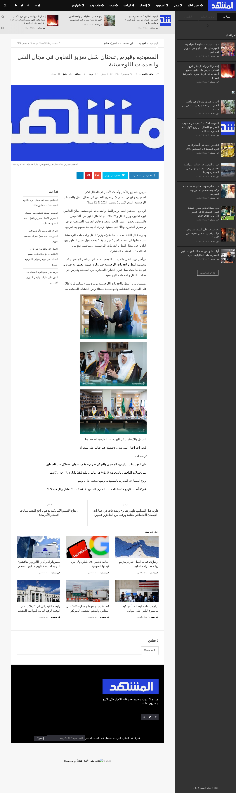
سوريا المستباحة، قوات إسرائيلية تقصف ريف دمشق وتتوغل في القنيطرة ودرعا (201, 168)
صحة (112, 5)
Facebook (150, 650)
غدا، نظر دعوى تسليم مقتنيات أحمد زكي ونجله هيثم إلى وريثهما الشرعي (200, 190)
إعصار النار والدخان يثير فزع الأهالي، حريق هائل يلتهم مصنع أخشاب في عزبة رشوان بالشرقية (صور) (41, 256)
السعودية (161, 5)
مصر (177, 5)
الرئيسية (154, 43)
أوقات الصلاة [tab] (208, 16)
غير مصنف (214, 56)
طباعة (77, 74)
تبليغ (65, 74)
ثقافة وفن (95, 5)
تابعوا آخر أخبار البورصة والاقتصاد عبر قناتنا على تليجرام (113, 447)
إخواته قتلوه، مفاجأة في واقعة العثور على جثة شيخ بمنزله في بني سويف (200, 105)
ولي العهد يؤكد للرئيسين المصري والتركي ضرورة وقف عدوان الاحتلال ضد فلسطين (96, 464)
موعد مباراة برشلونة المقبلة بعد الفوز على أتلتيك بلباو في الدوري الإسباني (201, 48)
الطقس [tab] (188, 16)
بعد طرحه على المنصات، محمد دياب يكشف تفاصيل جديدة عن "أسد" (202, 233)
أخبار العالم (194, 5)
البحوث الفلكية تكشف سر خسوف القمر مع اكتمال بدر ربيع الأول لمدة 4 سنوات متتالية (200, 127)
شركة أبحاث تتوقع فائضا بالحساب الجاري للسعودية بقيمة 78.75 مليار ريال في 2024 (96, 489)
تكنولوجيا (77, 5)
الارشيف (142, 43)
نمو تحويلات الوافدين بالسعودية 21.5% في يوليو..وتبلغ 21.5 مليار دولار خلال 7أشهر (98, 472)
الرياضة (127, 5)
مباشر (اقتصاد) (111, 43)
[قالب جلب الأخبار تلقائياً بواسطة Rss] (83, 760)
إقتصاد (144, 5)
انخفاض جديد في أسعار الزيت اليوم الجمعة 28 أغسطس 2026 (40, 203)
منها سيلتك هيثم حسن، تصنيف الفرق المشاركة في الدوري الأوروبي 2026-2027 (203, 212)
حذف (53, 74)
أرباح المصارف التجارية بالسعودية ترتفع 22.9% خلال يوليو (112, 480)
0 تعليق (104, 74)
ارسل (90, 74)
